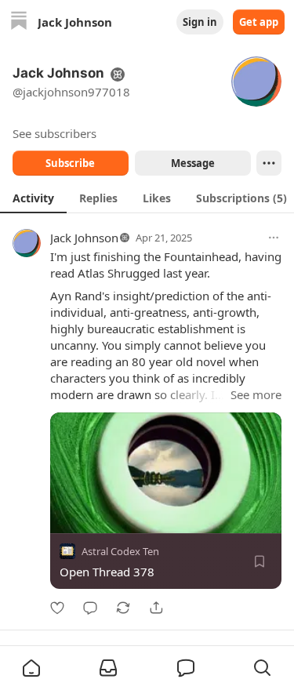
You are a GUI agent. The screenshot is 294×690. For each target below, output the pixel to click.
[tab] (33, 197)
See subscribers (54, 133)
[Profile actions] (268, 163)
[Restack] (123, 607)
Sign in (200, 22)
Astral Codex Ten (120, 551)
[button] (31, 668)
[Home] (18, 22)
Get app (258, 22)
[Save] (259, 561)
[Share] (156, 607)
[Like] (57, 607)
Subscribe (70, 163)
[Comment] (90, 607)
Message (192, 163)
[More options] (273, 237)
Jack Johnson (84, 237)
